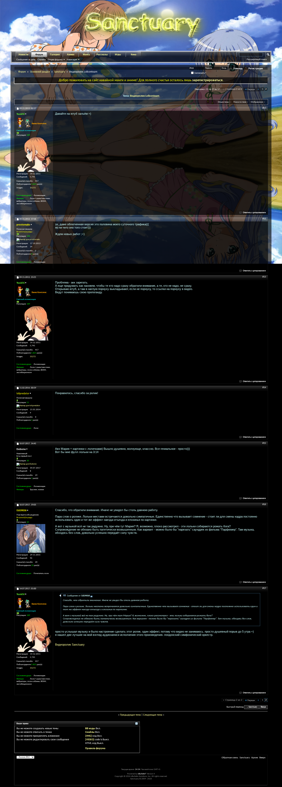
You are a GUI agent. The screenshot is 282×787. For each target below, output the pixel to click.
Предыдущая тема (130, 715)
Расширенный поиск (257, 59)
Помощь (238, 68)
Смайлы (90, 732)
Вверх (263, 707)
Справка (41, 59)
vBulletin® (142, 774)
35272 (33, 188)
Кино (133, 54)
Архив (254, 757)
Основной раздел (40, 71)
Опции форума (55, 59)
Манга (86, 54)
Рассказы (102, 54)
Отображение (257, 102)
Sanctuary (59, 71)
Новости (23, 54)
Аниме (70, 54)
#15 (264, 443)
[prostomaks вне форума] (28, 239)
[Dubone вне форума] (26, 464)
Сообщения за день (25, 59)
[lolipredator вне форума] (28, 405)
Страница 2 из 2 (233, 89)
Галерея (55, 54)
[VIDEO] (89, 739)
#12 (264, 219)
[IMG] (88, 736)
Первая (251, 89)
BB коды (90, 728)
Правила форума (95, 748)
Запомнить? (200, 73)
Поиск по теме (239, 102)
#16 (264, 504)
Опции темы (223, 102)
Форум (39, 54)
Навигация (72, 59)
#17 (264, 588)
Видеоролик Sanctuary (70, 644)
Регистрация (255, 68)
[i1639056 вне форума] (30, 538)
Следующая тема (152, 715)
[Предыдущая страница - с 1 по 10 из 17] (258, 89)
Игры (118, 54)
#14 (264, 387)
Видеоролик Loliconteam (144, 96)
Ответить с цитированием (254, 213)
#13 (264, 277)
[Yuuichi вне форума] (33, 154)
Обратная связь (230, 757)
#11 (264, 108)
